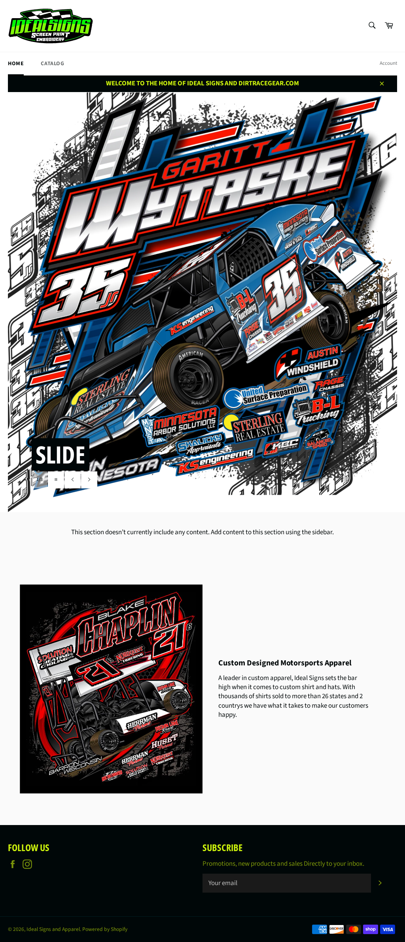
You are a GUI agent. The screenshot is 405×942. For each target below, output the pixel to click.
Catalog (52, 64)
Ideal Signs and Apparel (53, 929)
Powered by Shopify (104, 929)
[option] (202, 302)
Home (16, 64)
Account (388, 63)
